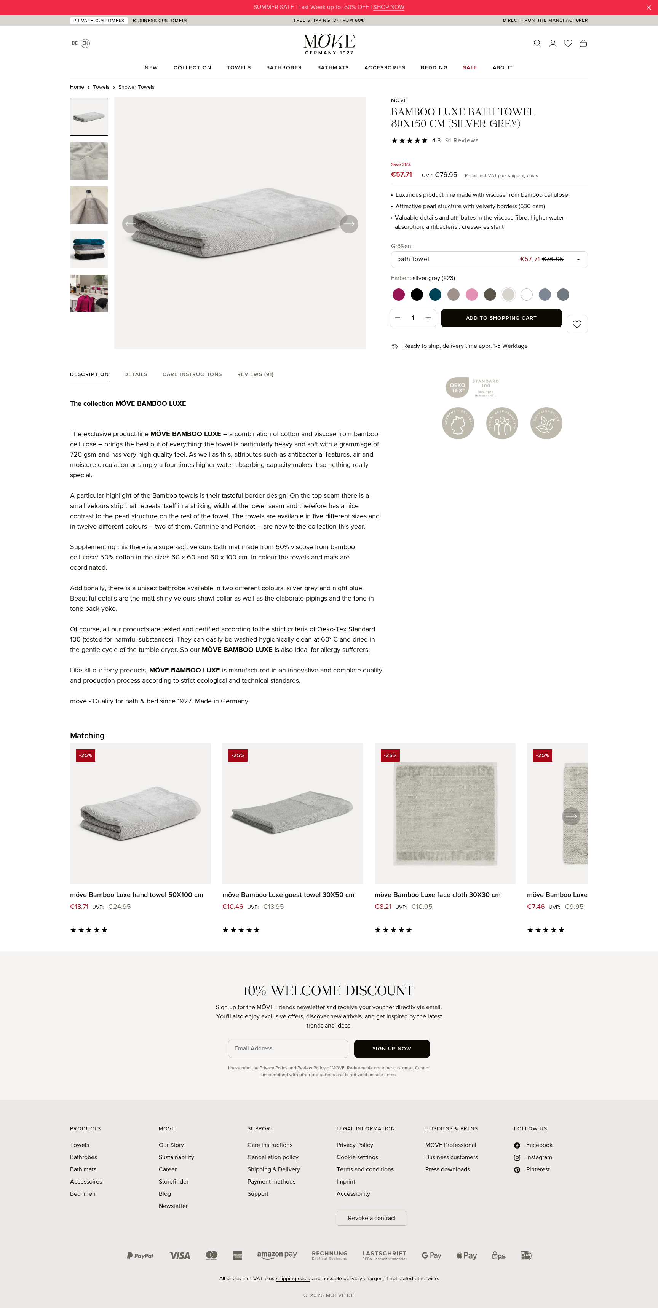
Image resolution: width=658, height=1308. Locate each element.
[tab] (89, 376)
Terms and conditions (365, 1170)
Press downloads (447, 1170)
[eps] (499, 1255)
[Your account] (552, 43)
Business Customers (160, 21)
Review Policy (311, 1068)
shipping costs (293, 1278)
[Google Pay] (431, 1255)
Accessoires (86, 1182)
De (75, 43)
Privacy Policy (273, 1068)
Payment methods (271, 1182)
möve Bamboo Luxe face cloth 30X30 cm (438, 895)
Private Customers (99, 21)
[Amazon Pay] (277, 1255)
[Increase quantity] (428, 318)
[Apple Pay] (467, 1255)
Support (258, 1194)
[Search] (537, 43)
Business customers (451, 1158)
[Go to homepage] (329, 44)
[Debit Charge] (385, 1255)
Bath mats (83, 1170)
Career (168, 1170)
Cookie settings (357, 1158)
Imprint (346, 1182)
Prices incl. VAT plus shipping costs (501, 176)
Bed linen (83, 1194)
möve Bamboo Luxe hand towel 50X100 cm (136, 895)
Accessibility (353, 1194)
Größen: (402, 246)
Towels (79, 1145)
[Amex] (237, 1255)
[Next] (349, 224)
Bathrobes (83, 1158)
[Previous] (131, 224)
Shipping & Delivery (274, 1170)
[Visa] (179, 1255)
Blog (165, 1194)
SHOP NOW (388, 8)
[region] (218, 223)
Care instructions (270, 1145)
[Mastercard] (212, 1255)
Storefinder (173, 1182)
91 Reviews (462, 141)
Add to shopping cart (501, 318)
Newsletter (173, 1206)
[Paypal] (140, 1255)
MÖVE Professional (450, 1145)
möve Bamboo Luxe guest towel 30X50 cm (288, 895)
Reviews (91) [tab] (255, 374)
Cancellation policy (273, 1158)
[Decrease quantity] (398, 318)
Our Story (171, 1145)
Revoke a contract (372, 1219)
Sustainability (176, 1158)
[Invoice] (329, 1255)
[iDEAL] (526, 1255)
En (85, 43)
